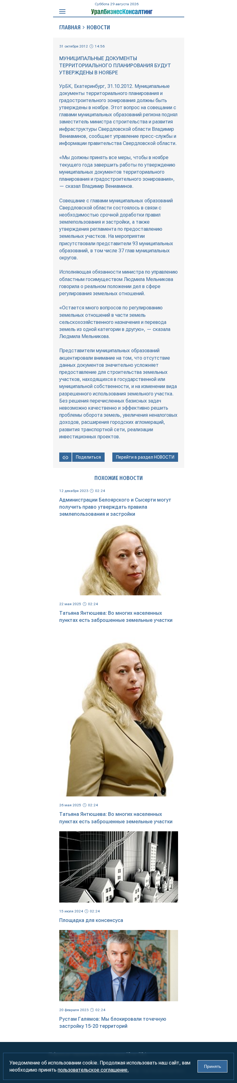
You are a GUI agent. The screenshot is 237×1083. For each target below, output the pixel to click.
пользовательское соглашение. (93, 1070)
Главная (70, 27)
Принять (212, 1066)
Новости (98, 27)
